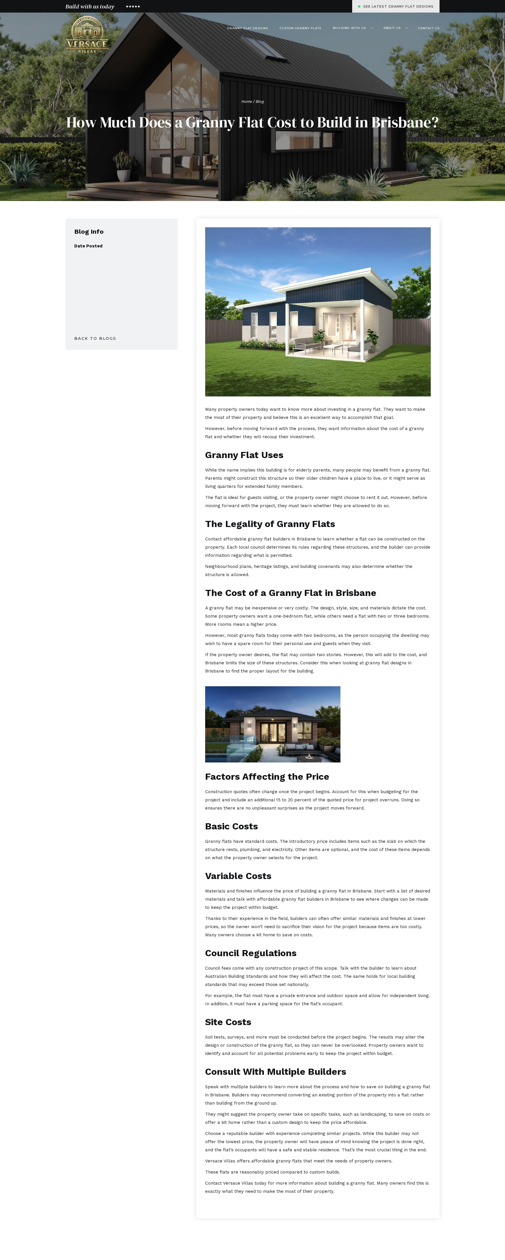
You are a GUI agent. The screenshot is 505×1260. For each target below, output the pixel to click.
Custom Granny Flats (300, 28)
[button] (352, 28)
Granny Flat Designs (247, 28)
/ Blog (258, 101)
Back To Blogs (95, 338)
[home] (87, 34)
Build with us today (89, 6)
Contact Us (429, 28)
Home (246, 101)
